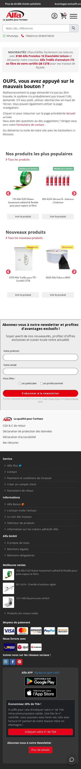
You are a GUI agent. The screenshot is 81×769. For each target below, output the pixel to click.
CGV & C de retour (14, 425)
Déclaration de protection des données (27, 431)
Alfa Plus (12, 465)
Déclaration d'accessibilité (19, 437)
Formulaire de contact (30, 124)
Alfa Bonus (14, 504)
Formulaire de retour (20, 490)
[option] (23, 192)
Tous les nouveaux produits (25, 238)
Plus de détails (40, 750)
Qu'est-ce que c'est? (47, 672)
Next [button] (73, 193)
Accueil (70, 113)
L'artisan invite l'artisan (22, 510)
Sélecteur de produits (20, 523)
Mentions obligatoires (21, 555)
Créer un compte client (21, 484)
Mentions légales (18, 549)
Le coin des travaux (19, 516)
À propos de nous (18, 543)
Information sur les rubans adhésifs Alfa (32, 529)
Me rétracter (11, 442)
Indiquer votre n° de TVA (40, 732)
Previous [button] (7, 193)
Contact (12, 472)
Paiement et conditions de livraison (29, 478)
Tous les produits (19, 159)
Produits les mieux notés (22, 613)
